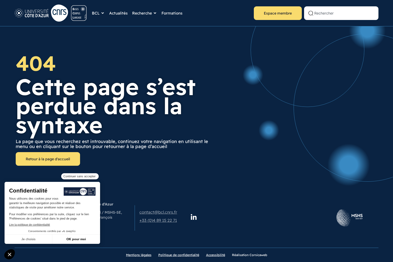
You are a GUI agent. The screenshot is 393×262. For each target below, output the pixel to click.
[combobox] (341, 13)
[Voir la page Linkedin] (193, 217)
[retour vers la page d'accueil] (51, 13)
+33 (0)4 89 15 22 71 (158, 220)
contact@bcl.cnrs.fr (158, 212)
